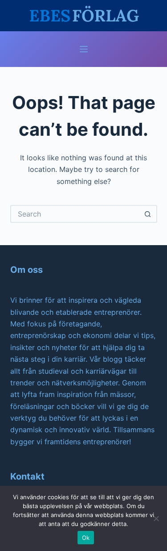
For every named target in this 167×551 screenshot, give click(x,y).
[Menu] (84, 49)
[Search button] (148, 214)
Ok (86, 537)
